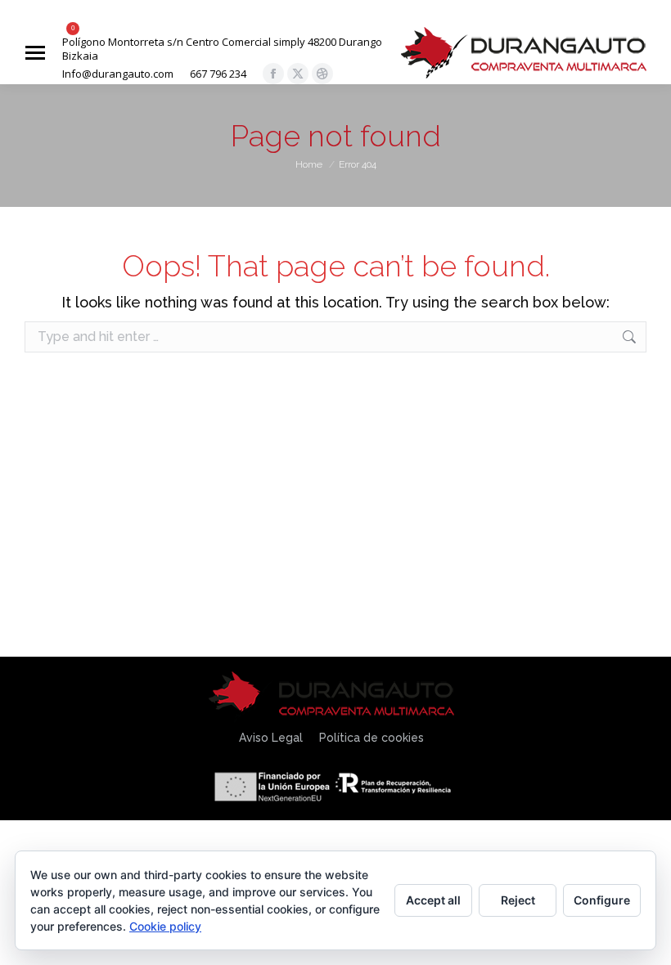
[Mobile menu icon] (35, 53)
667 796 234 (218, 74)
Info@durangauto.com (117, 74)
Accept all (433, 900)
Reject (518, 900)
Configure (602, 900)
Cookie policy (165, 926)
